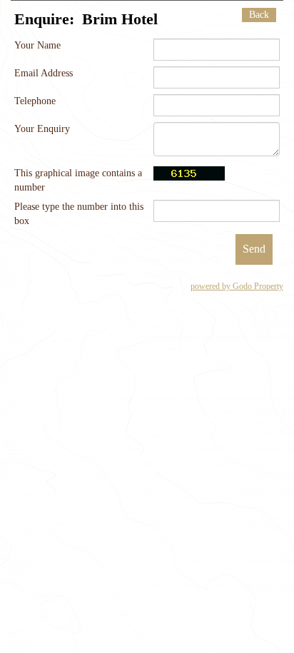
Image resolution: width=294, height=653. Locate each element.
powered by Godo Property (237, 286)
